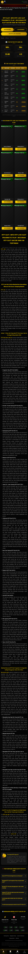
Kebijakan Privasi (13, 935)
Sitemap (17, 938)
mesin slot (13, 833)
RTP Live (7, 38)
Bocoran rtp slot (5, 672)
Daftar (10, 952)
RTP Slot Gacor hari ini (6, 337)
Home (3, 952)
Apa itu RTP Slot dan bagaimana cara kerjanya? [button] (12, 875)
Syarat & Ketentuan (20, 935)
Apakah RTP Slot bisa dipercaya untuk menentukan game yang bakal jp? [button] (13, 893)
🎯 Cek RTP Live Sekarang (14, 33)
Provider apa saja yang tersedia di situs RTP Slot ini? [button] (13, 904)
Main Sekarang (7, 175)
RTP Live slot (6, 814)
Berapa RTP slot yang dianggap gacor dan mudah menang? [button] (13, 887)
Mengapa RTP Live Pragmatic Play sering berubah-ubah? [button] (13, 881)
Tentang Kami (6, 935)
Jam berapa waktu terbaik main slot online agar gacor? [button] (12, 899)
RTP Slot (3, 249)
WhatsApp (17, 952)
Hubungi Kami (12, 938)
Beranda (2, 38)
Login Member (20, 29)
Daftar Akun (7, 29)
